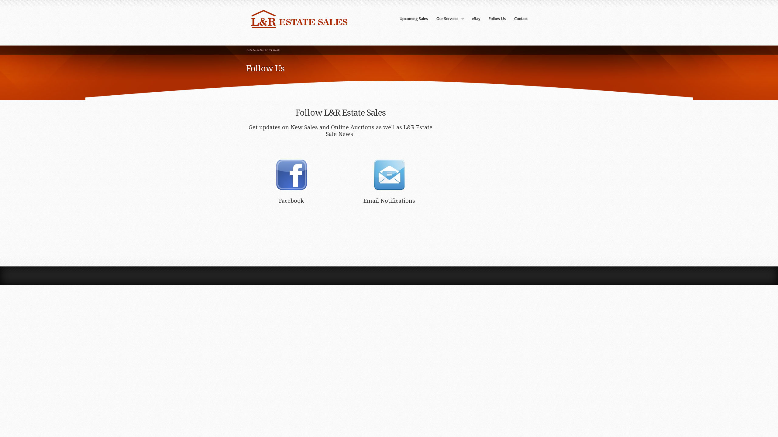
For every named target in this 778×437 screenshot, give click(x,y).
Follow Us (497, 18)
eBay (476, 18)
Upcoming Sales (414, 18)
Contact (521, 18)
